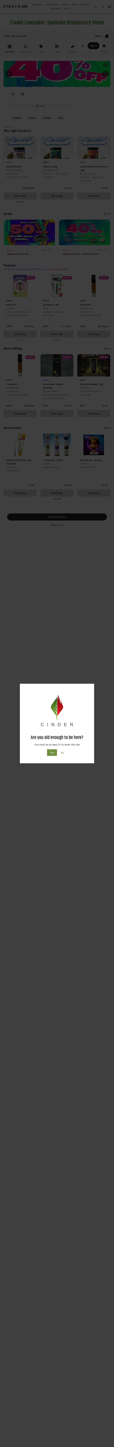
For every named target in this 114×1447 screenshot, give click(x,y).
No (62, 752)
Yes (52, 752)
